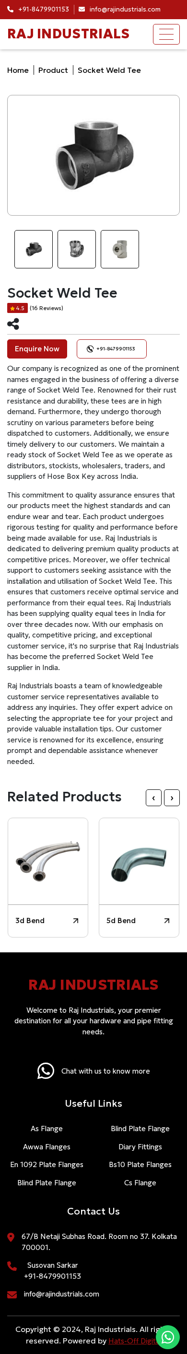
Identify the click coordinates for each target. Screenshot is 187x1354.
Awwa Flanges (46, 1146)
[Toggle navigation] (166, 34)
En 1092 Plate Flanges (46, 1164)
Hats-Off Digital (134, 1340)
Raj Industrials (93, 985)
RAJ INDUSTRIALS (68, 33)
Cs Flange (140, 1182)
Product (53, 70)
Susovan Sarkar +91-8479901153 (52, 1271)
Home (18, 70)
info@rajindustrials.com (61, 1293)
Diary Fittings (140, 1146)
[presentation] (154, 797)
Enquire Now (37, 348)
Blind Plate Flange (46, 1182)
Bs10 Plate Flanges (140, 1164)
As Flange (47, 1128)
